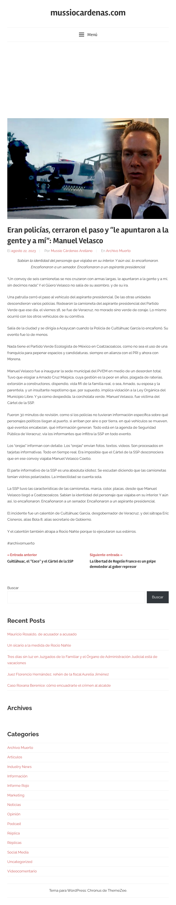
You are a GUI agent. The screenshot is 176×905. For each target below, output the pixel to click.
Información (17, 776)
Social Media (18, 852)
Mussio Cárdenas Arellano (72, 251)
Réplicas (14, 842)
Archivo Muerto (118, 251)
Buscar (13, 588)
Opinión (13, 814)
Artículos (14, 757)
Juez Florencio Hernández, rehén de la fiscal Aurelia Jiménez (58, 674)
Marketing (15, 795)
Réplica (13, 833)
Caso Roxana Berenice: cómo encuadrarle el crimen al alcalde (59, 685)
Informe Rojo (18, 785)
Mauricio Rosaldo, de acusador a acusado (42, 634)
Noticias (14, 804)
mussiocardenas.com (88, 13)
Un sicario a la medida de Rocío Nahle (39, 645)
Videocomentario (22, 871)
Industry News (19, 767)
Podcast (14, 824)
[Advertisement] (88, 79)
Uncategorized (19, 862)
